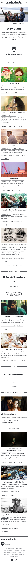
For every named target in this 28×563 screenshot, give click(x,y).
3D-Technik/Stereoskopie (14, 277)
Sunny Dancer (14, 28)
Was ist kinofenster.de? (14, 374)
